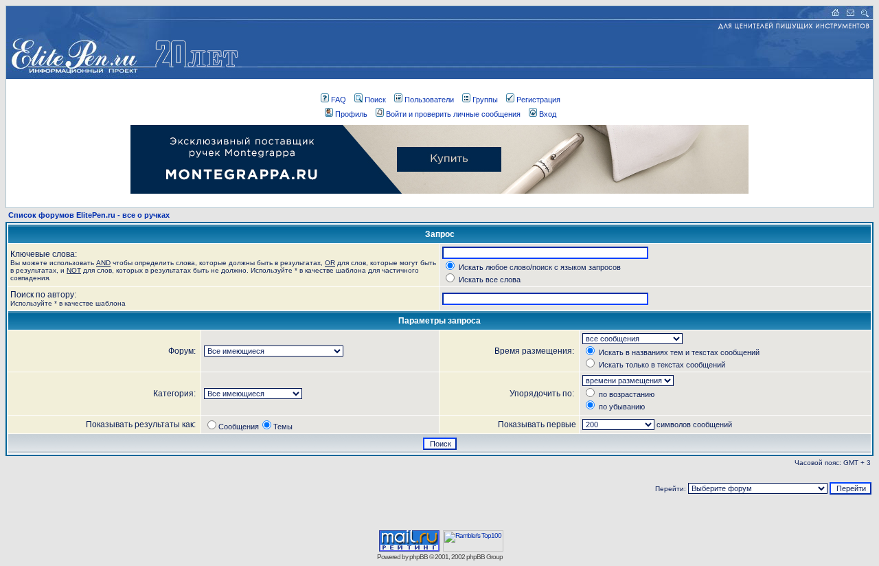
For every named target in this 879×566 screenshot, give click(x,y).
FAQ (338, 99)
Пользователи (429, 99)
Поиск (375, 99)
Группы (485, 99)
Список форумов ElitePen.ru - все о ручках (89, 215)
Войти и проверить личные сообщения (453, 114)
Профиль (351, 114)
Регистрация (538, 99)
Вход (547, 114)
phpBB (418, 557)
